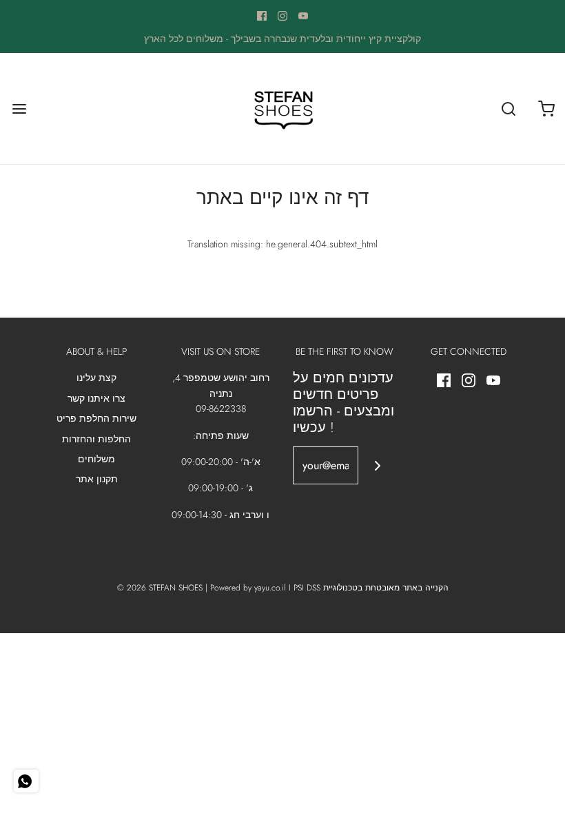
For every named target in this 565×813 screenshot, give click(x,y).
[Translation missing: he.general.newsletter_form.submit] (377, 465)
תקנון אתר (97, 479)
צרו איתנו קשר (96, 398)
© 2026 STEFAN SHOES (160, 588)
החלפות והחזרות (96, 439)
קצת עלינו (96, 377)
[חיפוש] (508, 108)
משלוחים (96, 459)
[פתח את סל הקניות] (546, 108)
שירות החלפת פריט (96, 418)
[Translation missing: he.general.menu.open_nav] (19, 108)
